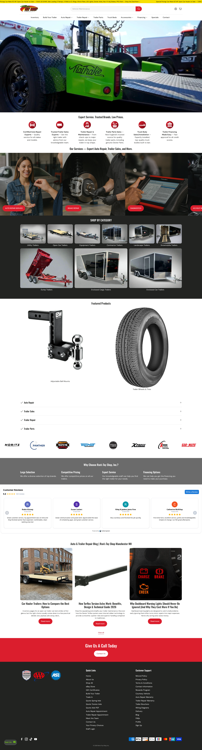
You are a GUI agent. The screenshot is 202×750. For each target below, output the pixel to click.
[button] (106, 8)
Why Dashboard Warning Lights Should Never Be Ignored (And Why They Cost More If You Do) (155, 605)
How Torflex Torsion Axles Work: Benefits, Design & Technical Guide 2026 (100, 605)
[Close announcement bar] (199, 1)
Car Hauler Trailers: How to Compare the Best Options (45, 605)
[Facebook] (21, 739)
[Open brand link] (18, 445)
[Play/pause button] (4, 24)
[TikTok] (30, 739)
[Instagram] (26, 739)
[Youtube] (35, 739)
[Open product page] (33, 233)
